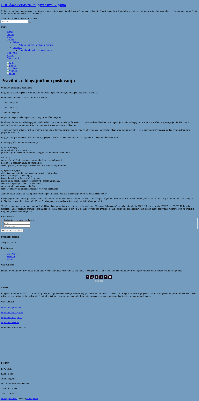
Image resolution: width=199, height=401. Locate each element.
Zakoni (16, 42)
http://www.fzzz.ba (10, 322)
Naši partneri (13, 58)
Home (10, 32)
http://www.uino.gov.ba (12, 312)
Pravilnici (17, 47)
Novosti (10, 39)
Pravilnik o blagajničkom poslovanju (35, 50)
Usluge (10, 37)
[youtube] (12, 71)
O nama (10, 34)
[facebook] (12, 68)
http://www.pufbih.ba (11, 307)
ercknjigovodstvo (9, 398)
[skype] (11, 73)
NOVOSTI (12, 254)
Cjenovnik (12, 53)
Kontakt (10, 55)
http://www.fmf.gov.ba (11, 317)
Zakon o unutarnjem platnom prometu (36, 45)
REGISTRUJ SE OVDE (12, 231)
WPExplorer (32, 398)
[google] (11, 65)
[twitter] (11, 63)
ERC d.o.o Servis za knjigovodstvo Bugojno (33, 5)
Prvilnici (11, 256)
